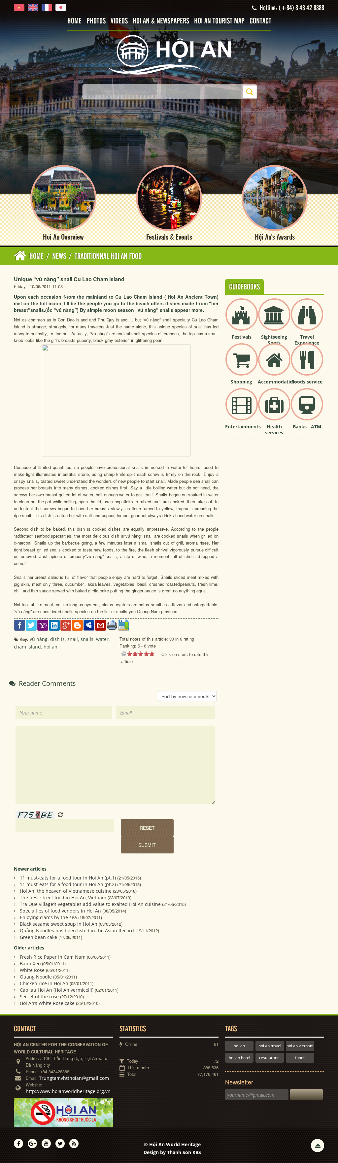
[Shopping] (241, 365)
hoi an (239, 1045)
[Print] (112, 624)
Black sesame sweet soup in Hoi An (58, 924)
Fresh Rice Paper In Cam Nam (52, 957)
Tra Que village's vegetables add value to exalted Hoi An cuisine (90, 904)
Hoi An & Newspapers (161, 21)
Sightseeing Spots (274, 340)
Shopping (241, 382)
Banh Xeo (30, 963)
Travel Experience (306, 340)
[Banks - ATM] (307, 410)
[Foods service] (307, 365)
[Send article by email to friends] (100, 624)
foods (300, 1057)
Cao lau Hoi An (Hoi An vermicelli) (56, 990)
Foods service (306, 382)
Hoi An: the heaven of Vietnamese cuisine (66, 891)
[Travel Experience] (307, 320)
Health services (274, 429)
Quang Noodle (36, 977)
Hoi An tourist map (219, 21)
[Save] (123, 624)
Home (74, 21)
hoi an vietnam (300, 1045)
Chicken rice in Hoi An (44, 983)
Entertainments (243, 426)
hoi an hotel (239, 1057)
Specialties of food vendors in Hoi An (60, 911)
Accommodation (277, 382)
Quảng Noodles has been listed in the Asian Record (77, 930)
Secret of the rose (39, 996)
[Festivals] (241, 320)
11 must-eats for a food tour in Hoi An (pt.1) (68, 878)
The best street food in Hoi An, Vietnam (63, 897)
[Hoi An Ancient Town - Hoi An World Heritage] (169, 54)
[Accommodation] (274, 365)
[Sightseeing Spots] (274, 320)
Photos (96, 21)
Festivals (242, 337)
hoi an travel (269, 1045)
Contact (260, 21)
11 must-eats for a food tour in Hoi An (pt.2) (68, 884)
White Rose (32, 970)
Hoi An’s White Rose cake (47, 1003)
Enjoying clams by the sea (48, 917)
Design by (172, 1152)
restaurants (270, 1057)
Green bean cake (38, 937)
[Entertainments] (242, 410)
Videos (119, 21)
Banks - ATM (307, 426)
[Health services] (274, 410)
